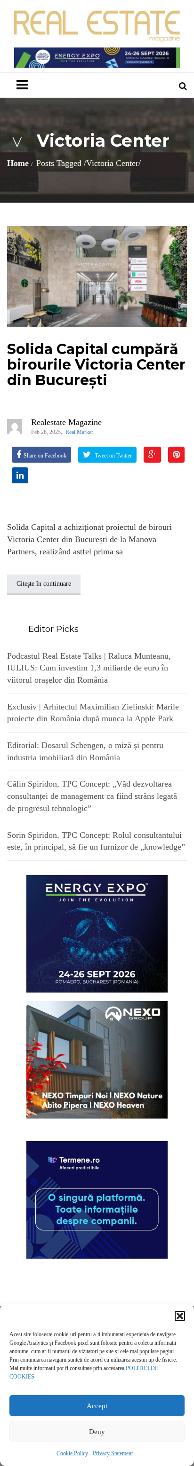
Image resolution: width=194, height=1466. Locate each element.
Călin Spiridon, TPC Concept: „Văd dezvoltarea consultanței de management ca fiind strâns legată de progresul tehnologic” (92, 795)
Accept (97, 1406)
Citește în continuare (43, 583)
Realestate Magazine (66, 422)
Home (18, 163)
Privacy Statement (113, 1453)
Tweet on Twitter (112, 455)
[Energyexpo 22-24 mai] (97, 933)
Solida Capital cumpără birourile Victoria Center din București (96, 364)
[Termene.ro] (97, 1199)
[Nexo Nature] (97, 1059)
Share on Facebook (45, 455)
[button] (180, 1316)
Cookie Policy (72, 1453)
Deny (97, 1431)
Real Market (79, 432)
